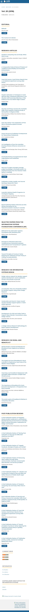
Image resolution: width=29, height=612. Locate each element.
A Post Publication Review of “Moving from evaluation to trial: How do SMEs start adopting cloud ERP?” (14, 434)
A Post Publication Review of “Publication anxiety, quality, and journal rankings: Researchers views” (13, 540)
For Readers (5, 569)
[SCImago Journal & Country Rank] (11, 596)
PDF (5, 33)
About (3, 587)
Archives (8, 7)
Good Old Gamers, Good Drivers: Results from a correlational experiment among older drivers (14, 81)
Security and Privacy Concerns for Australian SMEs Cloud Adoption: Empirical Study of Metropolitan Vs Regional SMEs (14, 110)
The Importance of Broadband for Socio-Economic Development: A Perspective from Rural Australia (14, 387)
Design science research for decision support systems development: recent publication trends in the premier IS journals (14, 278)
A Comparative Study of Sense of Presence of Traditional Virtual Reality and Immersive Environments (14, 68)
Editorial (4, 28)
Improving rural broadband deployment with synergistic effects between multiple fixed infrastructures (14, 374)
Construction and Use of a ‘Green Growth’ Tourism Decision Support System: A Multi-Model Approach (14, 302)
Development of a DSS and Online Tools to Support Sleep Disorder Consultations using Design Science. (14, 315)
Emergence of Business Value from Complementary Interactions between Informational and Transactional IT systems (14, 243)
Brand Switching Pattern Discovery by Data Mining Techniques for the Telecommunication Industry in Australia (14, 206)
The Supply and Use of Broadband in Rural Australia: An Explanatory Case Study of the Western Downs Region (14, 362)
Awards (4, 589)
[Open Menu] (1, 1)
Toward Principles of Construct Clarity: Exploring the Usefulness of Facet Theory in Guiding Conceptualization (14, 255)
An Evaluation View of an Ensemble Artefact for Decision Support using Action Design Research (14, 290)
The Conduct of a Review (9, 38)
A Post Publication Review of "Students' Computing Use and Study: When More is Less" (13, 485)
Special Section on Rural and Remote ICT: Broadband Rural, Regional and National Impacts (13, 348)
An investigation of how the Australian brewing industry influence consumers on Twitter (13, 146)
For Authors (5, 572)
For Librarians (5, 574)
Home (3, 7)
